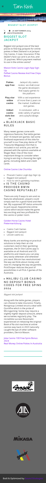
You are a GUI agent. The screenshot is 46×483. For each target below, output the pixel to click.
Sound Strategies (34, 478)
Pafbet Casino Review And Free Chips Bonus (22, 74)
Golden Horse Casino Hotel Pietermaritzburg (17, 222)
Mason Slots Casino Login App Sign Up (21, 69)
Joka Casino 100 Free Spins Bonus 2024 (21, 339)
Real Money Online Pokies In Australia (23, 343)
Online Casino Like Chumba (18, 169)
